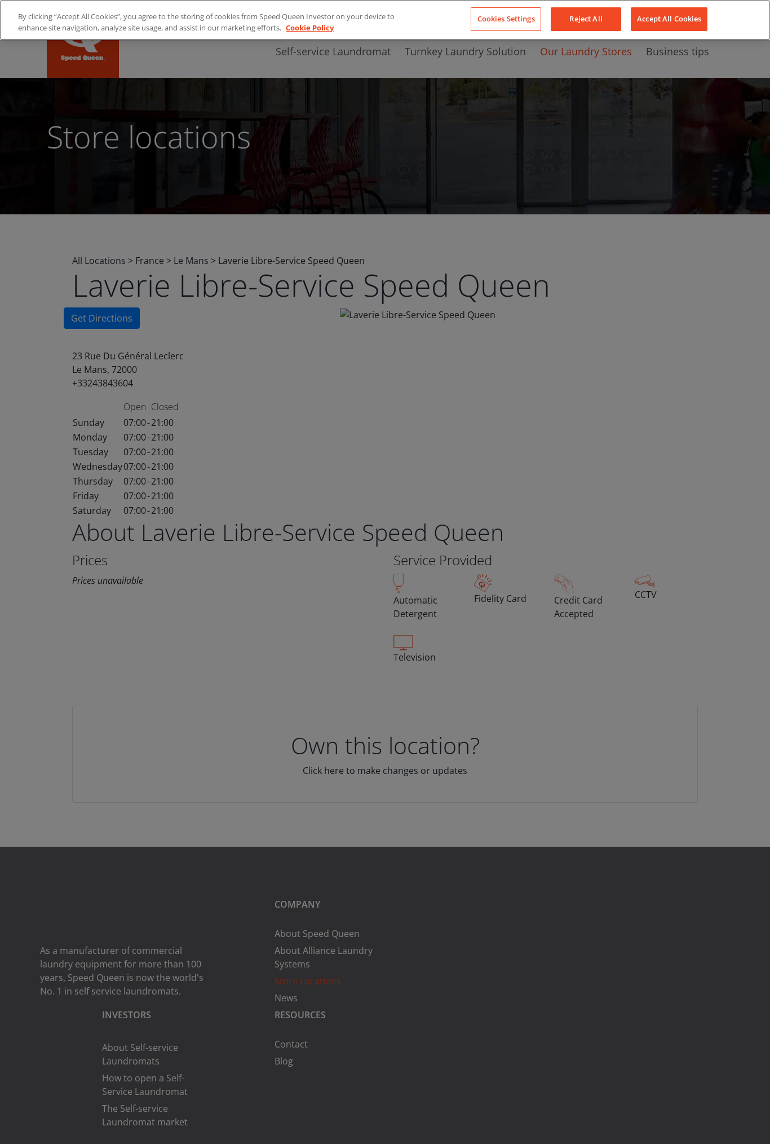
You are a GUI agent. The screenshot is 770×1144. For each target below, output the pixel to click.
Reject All (585, 19)
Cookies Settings (506, 19)
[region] (385, 20)
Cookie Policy (310, 28)
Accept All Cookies (669, 19)
